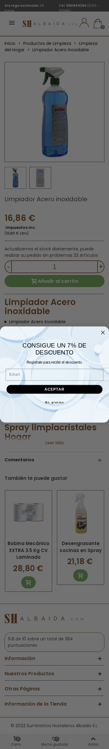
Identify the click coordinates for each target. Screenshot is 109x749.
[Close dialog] (103, 333)
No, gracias (54, 402)
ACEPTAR (55, 389)
